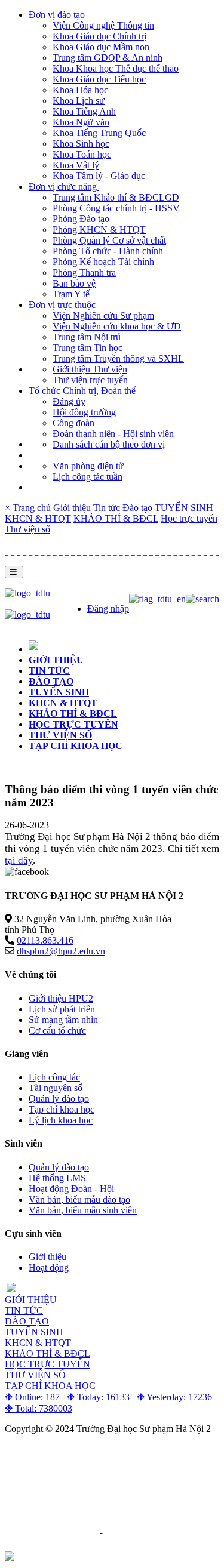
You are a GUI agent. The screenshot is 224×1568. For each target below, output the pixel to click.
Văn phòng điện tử (88, 466)
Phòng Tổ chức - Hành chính (108, 251)
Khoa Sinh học (81, 143)
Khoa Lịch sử (79, 101)
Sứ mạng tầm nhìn (63, 1020)
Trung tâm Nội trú (87, 337)
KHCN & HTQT (38, 518)
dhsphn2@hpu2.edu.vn (61, 951)
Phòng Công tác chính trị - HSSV (116, 208)
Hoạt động (49, 1267)
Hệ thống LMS (57, 1178)
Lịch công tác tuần (87, 477)
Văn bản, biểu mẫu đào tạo (79, 1199)
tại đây (19, 860)
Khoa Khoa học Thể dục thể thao (116, 68)
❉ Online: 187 (32, 1397)
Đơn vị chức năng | (65, 186)
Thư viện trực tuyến (90, 380)
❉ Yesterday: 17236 (174, 1397)
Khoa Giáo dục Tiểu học (99, 79)
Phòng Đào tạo (81, 219)
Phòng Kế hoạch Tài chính (103, 262)
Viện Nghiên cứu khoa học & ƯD (117, 326)
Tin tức (106, 508)
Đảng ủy (69, 401)
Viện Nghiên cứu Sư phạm (103, 315)
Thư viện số (27, 529)
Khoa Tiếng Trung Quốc (99, 133)
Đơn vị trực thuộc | (64, 305)
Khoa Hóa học (80, 90)
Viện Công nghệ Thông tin (103, 25)
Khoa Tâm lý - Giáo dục (99, 176)
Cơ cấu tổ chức (57, 1030)
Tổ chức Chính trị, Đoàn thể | (84, 391)
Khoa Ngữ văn (81, 122)
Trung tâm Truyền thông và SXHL (118, 358)
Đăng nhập (108, 608)
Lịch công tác (54, 1077)
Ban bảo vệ (74, 283)
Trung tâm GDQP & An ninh (107, 58)
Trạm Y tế (71, 294)
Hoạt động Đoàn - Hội (71, 1189)
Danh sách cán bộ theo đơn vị (109, 444)
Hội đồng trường (84, 412)
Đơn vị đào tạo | (59, 15)
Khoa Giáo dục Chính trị (99, 36)
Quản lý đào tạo (59, 1098)
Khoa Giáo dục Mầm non (101, 47)
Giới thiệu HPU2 (61, 998)
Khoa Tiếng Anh (84, 111)
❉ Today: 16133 (98, 1397)
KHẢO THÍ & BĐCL (115, 518)
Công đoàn (73, 423)
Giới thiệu (72, 508)
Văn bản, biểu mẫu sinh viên (83, 1210)
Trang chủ (32, 508)
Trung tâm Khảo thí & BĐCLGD (116, 197)
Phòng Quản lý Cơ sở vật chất (109, 240)
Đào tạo (137, 508)
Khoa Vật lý (76, 165)
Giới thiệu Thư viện (90, 369)
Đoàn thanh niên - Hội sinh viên (113, 434)
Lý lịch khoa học (61, 1120)
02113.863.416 (45, 940)
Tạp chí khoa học (75, 746)
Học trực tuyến (189, 518)
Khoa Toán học (82, 154)
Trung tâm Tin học (87, 348)
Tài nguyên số (55, 1088)
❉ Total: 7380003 (38, 1408)
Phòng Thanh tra (84, 272)
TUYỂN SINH (184, 508)
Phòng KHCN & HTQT (99, 229)
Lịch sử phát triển (62, 1009)
